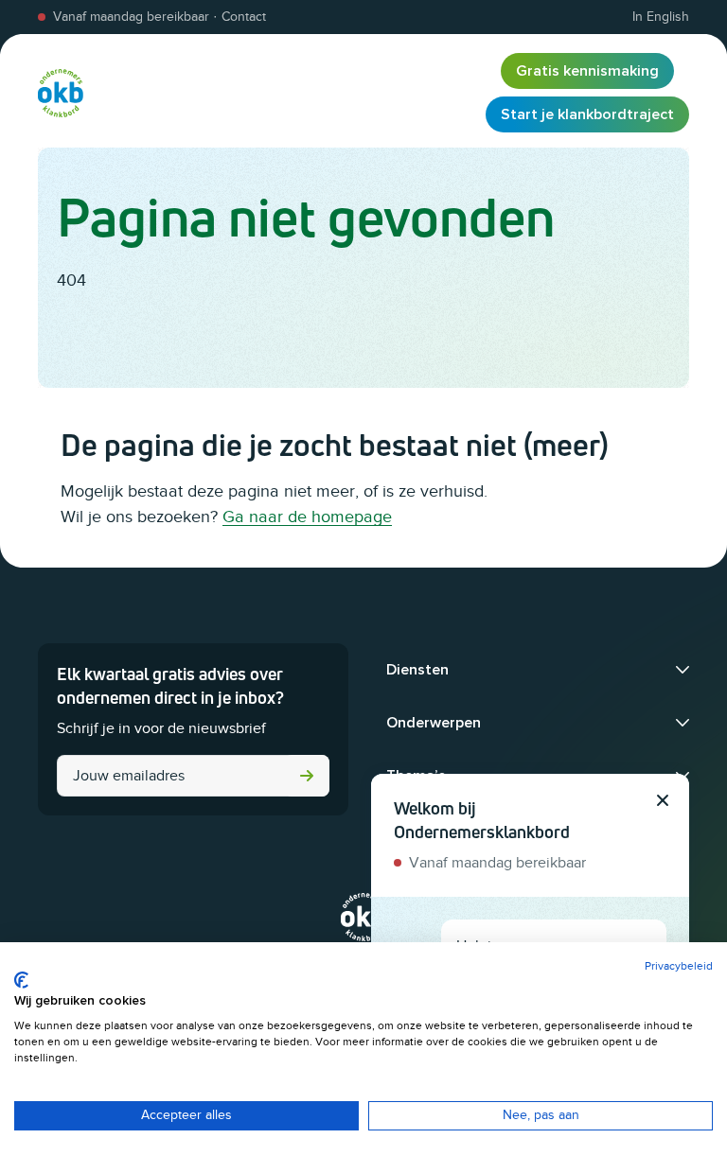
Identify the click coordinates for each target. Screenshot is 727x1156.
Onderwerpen (433, 722)
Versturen (306, 776)
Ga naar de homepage (307, 516)
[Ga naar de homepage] (60, 92)
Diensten (417, 669)
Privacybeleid (679, 965)
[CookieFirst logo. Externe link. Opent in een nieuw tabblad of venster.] (21, 980)
